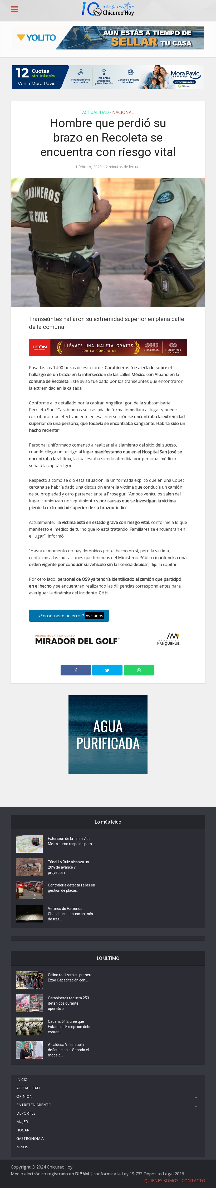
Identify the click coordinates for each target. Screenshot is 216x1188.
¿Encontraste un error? (70, 616)
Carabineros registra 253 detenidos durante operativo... (68, 1003)
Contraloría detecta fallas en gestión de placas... (71, 888)
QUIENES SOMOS (161, 1181)
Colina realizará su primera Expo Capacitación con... (70, 977)
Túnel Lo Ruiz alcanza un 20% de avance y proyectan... (68, 867)
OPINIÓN (24, 1096)
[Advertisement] (108, 790)
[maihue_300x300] (108, 734)
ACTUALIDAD (95, 112)
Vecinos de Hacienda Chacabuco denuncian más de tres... (70, 913)
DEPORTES (26, 1113)
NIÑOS (22, 1146)
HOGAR (22, 1129)
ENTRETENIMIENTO (33, 1104)
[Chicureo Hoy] (108, 9)
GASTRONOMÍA (30, 1138)
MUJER (22, 1121)
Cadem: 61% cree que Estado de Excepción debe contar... (69, 1026)
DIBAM (82, 1174)
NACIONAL (123, 112)
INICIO (22, 1079)
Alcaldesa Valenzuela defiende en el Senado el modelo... (68, 1049)
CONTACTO (193, 1181)
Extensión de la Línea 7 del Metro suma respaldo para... (71, 841)
